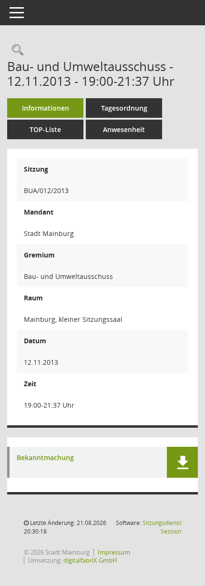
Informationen (45, 108)
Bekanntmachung (45, 458)
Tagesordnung (124, 108)
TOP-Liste (45, 129)
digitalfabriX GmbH (90, 560)
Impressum (114, 552)
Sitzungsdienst (162, 527)
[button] (182, 462)
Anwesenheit (124, 129)
